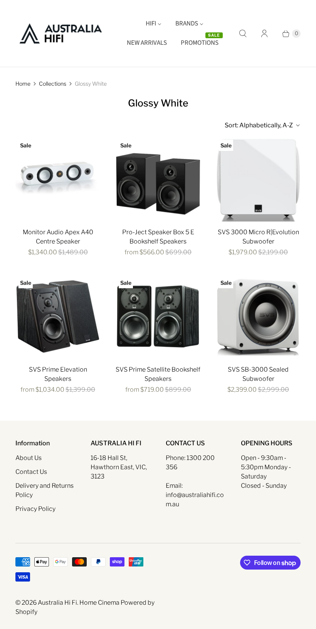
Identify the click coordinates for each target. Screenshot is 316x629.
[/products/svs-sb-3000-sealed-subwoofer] (258, 316)
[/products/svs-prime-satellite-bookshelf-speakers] (158, 316)
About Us (28, 458)
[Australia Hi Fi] (60, 33)
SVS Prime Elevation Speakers (58, 374)
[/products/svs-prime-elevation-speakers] (57, 316)
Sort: (259, 125)
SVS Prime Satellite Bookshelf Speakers (158, 374)
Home (22, 83)
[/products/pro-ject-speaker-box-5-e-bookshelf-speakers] (158, 179)
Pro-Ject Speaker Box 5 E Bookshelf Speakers (158, 236)
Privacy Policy (35, 508)
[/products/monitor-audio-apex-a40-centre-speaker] (57, 179)
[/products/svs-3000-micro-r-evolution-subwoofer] (258, 179)
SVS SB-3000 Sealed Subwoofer (258, 374)
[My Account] (264, 33)
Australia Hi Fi (57, 602)
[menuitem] (153, 24)
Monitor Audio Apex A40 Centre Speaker (58, 236)
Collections (52, 83)
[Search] (243, 33)
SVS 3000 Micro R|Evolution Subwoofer (258, 236)
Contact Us (31, 471)
